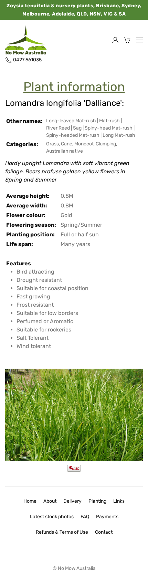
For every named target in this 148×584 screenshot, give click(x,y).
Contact (104, 532)
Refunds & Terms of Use (62, 532)
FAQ (85, 517)
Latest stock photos (52, 517)
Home (29, 501)
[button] (139, 40)
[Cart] (127, 40)
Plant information (74, 87)
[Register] (115, 40)
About (49, 501)
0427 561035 (27, 60)
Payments (107, 517)
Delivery (72, 501)
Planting (97, 501)
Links (119, 501)
